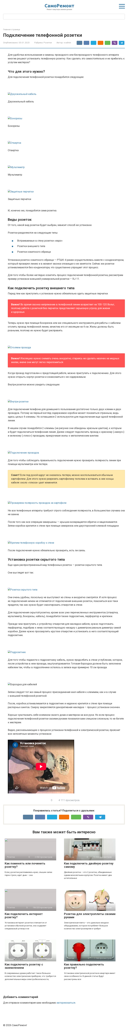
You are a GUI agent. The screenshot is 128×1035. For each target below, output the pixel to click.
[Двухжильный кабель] (66, 89)
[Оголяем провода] (66, 342)
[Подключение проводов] (66, 448)
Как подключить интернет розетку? (24, 915)
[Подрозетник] (66, 647)
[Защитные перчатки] (66, 187)
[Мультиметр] (66, 162)
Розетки (48, 42)
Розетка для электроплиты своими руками (90, 915)
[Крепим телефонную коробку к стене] (66, 538)
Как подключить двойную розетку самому (88, 865)
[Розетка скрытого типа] (66, 585)
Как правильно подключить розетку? (84, 966)
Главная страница (11, 29)
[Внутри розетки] (66, 397)
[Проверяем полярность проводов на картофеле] (66, 498)
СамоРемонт (59, 5)
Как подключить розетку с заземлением (24, 966)
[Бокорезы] (66, 113)
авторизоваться (66, 1002)
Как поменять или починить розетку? (25, 865)
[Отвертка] (66, 138)
